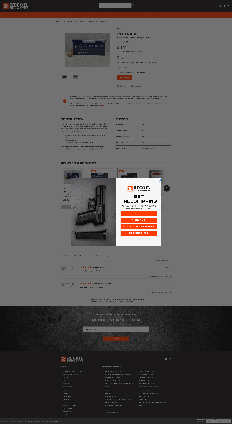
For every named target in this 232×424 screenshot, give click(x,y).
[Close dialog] (159, 180)
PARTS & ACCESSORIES (138, 227)
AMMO (139, 214)
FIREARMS (138, 220)
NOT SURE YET (138, 233)
